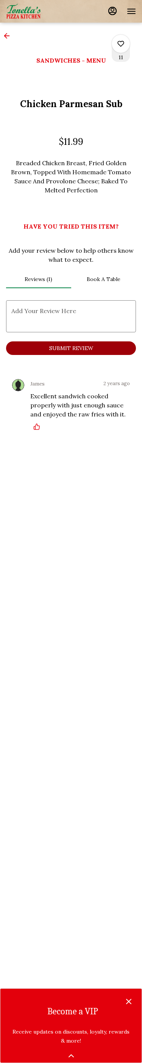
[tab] (38, 279)
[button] (9, 36)
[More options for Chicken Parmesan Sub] (121, 44)
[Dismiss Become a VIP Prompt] (129, 1001)
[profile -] (112, 10)
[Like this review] (38, 427)
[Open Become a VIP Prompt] (71, 1055)
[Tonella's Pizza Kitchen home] (40, 11)
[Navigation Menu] (131, 11)
